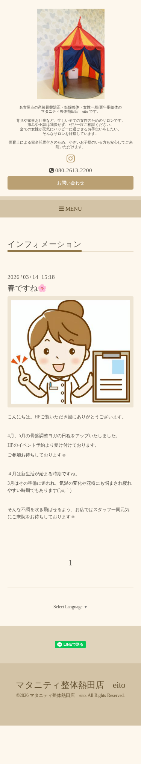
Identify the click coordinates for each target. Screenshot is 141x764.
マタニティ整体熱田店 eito (71, 685)
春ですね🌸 (27, 288)
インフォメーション (45, 244)
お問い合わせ (70, 182)
